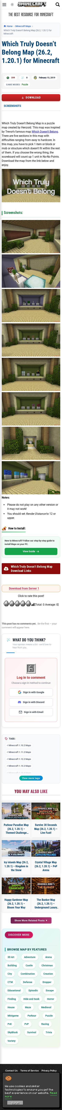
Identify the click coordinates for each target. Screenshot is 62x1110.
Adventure (29, 957)
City (10, 973)
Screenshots (12, 106)
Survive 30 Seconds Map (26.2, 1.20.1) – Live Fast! (45, 828)
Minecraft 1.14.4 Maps (20, 773)
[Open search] (57, 4)
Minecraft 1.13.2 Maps (20, 766)
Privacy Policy (49, 1070)
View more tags (31, 778)
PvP (26, 1024)
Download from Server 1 (24, 588)
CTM (10, 982)
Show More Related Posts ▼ (31, 920)
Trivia (49, 1032)
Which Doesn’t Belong (45, 131)
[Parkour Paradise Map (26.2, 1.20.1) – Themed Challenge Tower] (16, 811)
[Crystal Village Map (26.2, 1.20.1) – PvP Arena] (45, 848)
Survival (31, 1032)
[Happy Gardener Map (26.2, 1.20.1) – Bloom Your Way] (16, 886)
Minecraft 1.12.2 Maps (20, 759)
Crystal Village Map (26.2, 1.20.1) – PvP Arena (46, 866)
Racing (45, 1024)
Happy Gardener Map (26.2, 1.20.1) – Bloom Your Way (16, 903)
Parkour (32, 1015)
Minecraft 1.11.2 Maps (20, 752)
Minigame (13, 1015)
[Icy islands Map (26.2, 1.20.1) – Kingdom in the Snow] (16, 848)
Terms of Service (29, 1070)
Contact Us (11, 1070)
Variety (12, 1040)
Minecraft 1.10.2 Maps (20, 745)
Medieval (46, 1007)
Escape (50, 990)
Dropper (47, 982)
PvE (10, 1024)
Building (12, 965)
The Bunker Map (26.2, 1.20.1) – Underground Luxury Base (46, 904)
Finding (12, 999)
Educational (14, 990)
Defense (27, 982)
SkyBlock (13, 1032)
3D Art (11, 957)
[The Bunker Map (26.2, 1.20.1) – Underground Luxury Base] (45, 886)
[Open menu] (4, 4)
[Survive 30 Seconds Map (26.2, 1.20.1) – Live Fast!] (45, 811)
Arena (48, 957)
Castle (29, 965)
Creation (48, 973)
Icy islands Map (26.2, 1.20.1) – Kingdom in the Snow (16, 866)
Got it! (15, 1103)
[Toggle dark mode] (12, 4)
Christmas (47, 965)
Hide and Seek (31, 999)
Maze (28, 1007)
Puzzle (25, 84)
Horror (50, 999)
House (11, 1007)
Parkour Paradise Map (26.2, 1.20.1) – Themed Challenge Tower (16, 829)
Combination (28, 973)
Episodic (33, 990)
